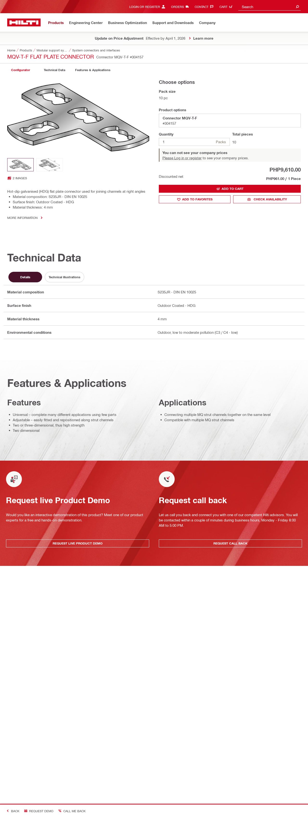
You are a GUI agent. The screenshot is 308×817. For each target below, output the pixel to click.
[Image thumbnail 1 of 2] (20, 164)
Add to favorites (197, 199)
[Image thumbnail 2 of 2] (49, 164)
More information (22, 217)
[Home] (24, 22)
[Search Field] (297, 7)
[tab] (20, 70)
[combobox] (269, 7)
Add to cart (233, 189)
